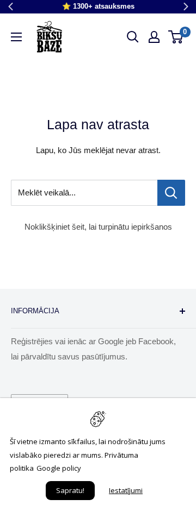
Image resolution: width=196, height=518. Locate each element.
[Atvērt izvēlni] (16, 37)
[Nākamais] (186, 6)
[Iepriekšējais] (10, 6)
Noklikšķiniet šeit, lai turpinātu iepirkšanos (98, 226)
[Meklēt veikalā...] (171, 193)
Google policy (58, 468)
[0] (176, 36)
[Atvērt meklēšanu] (133, 37)
